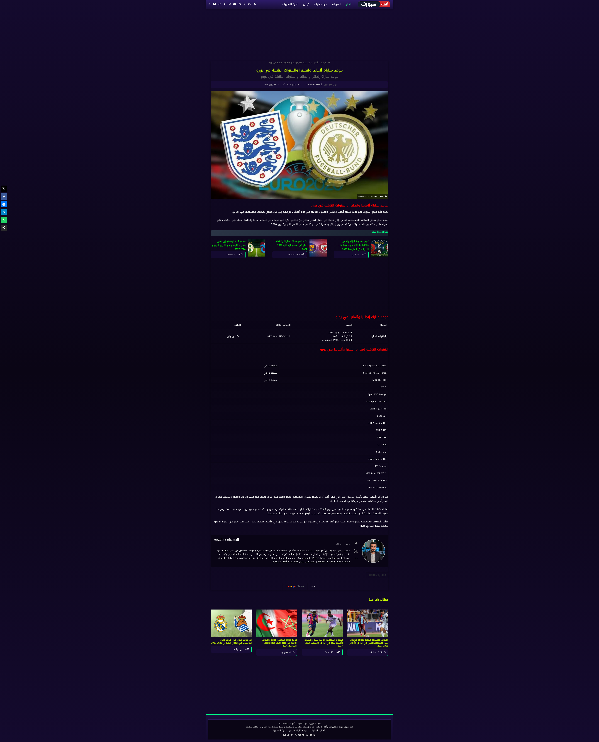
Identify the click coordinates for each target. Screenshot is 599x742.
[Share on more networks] (4, 228)
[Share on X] (4, 189)
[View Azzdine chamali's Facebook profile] (356, 543)
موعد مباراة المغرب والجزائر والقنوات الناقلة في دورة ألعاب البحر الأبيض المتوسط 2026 (279, 643)
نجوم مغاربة (321, 4)
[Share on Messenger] (4, 204)
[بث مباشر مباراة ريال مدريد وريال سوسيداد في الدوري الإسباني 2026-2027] (231, 623)
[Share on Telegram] (4, 212)
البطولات (336, 4)
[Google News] (295, 586)
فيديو (306, 4)
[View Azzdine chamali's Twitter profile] (356, 551)
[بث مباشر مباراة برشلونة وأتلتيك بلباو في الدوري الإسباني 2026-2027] (318, 248)
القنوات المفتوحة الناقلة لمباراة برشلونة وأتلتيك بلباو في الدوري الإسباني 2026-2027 (323, 643)
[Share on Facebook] (4, 196)
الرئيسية (324, 63)
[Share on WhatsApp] (4, 220)
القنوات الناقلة (377, 575)
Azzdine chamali (313, 84)
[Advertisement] (299, 33)
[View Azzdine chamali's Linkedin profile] (356, 558)
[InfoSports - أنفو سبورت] (374, 4)
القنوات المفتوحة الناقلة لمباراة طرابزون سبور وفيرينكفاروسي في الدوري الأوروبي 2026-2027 (368, 643)
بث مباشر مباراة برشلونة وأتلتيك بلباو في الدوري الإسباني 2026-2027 (291, 245)
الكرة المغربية (291, 4)
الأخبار (349, 4)
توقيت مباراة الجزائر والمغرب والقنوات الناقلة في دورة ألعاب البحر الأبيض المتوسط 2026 (354, 245)
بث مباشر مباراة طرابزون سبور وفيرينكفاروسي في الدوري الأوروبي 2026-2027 (229, 245)
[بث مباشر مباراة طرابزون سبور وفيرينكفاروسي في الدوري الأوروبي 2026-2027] (256, 248)
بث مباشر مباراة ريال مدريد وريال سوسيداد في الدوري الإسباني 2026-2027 (231, 641)
